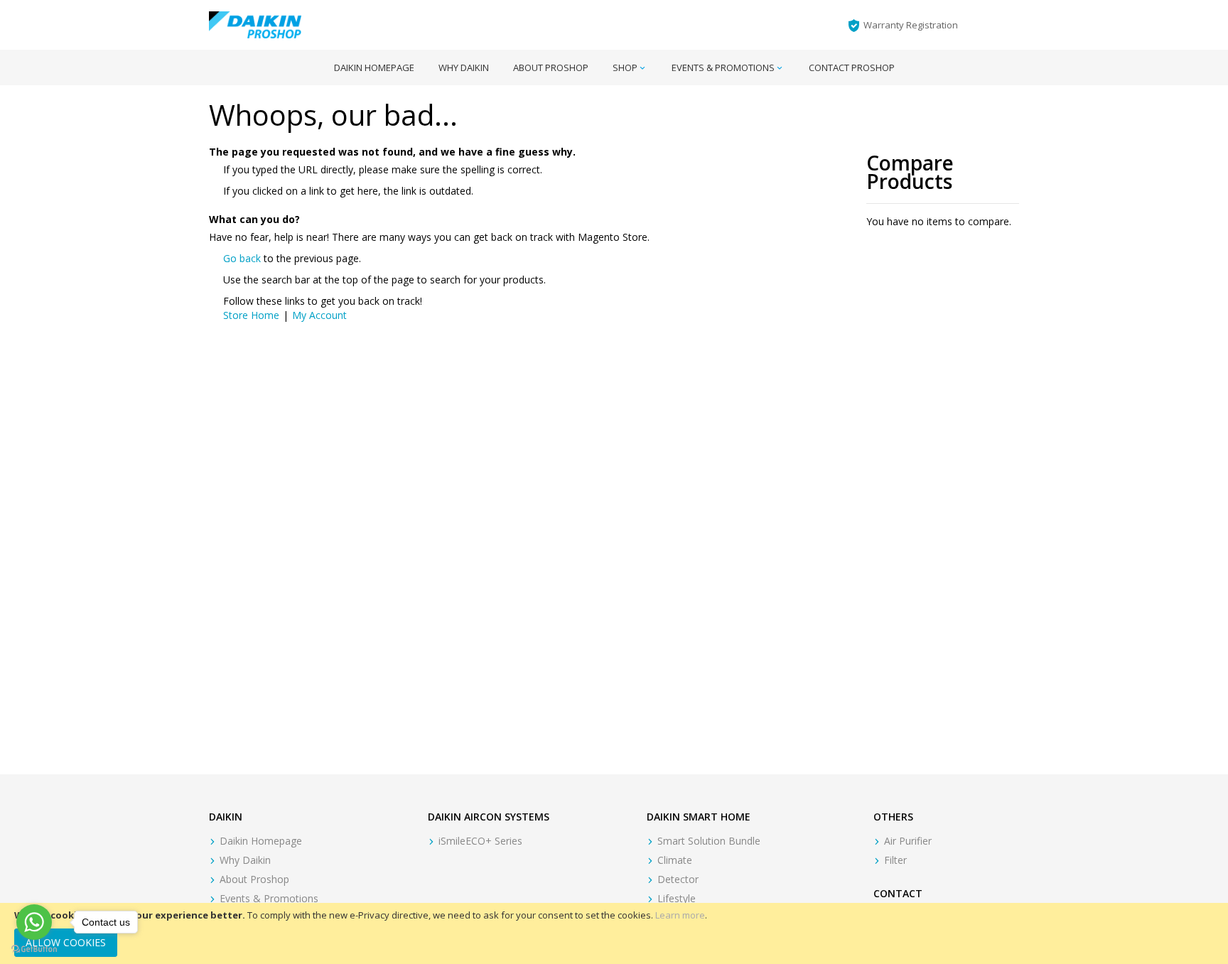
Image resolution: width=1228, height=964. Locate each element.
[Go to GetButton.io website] (34, 949)
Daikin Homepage (261, 840)
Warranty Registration (910, 24)
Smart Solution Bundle (708, 840)
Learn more (680, 915)
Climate (674, 860)
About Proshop (254, 879)
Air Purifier (908, 840)
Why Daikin (245, 860)
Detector (678, 879)
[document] (614, 933)
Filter (895, 860)
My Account (319, 315)
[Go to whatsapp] (34, 922)
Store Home (251, 315)
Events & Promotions (269, 898)
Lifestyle (676, 898)
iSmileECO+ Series (480, 840)
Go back (242, 258)
